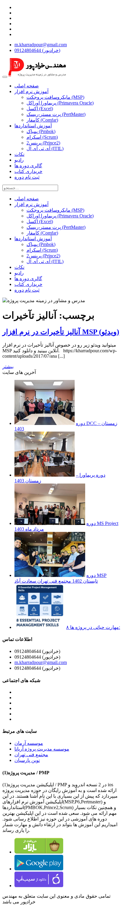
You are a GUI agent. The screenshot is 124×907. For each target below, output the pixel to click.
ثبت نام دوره (26, 177)
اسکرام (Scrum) (42, 137)
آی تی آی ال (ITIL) (45, 148)
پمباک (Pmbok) (40, 131)
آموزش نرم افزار (31, 91)
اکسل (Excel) (39, 108)
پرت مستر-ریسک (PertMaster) (55, 114)
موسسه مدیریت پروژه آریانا (41, 748)
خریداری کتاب (28, 171)
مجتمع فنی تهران (31, 754)
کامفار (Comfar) (42, 120)
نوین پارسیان (27, 760)
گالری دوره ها (28, 165)
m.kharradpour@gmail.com (40, 44)
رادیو (19, 159)
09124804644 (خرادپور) (37, 50)
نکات (19, 154)
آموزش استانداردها (33, 125)
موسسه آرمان (28, 743)
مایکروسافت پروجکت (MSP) (55, 97)
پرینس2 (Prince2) (43, 142)
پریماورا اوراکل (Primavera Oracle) (60, 102)
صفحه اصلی (26, 85)
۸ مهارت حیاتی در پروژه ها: (93, 627)
